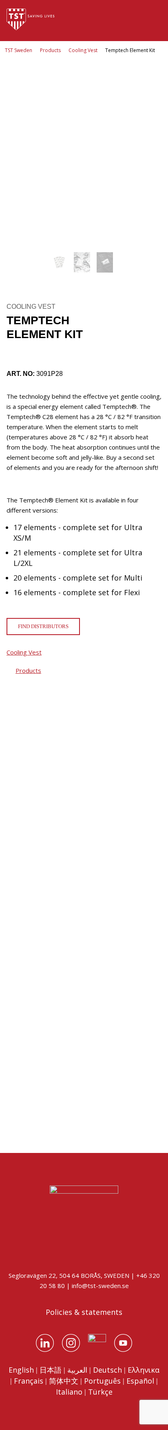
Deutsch (107, 1370)
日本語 (51, 1370)
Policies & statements (84, 1312)
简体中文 (63, 1381)
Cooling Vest (83, 50)
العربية (77, 1370)
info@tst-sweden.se (100, 1286)
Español (140, 1381)
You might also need (45, 754)
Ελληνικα (143, 1370)
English (21, 1370)
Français (28, 1381)
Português (102, 1381)
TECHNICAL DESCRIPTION (49, 1097)
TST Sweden (18, 50)
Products (50, 50)
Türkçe (100, 1392)
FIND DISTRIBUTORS (43, 626)
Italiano (69, 1392)
